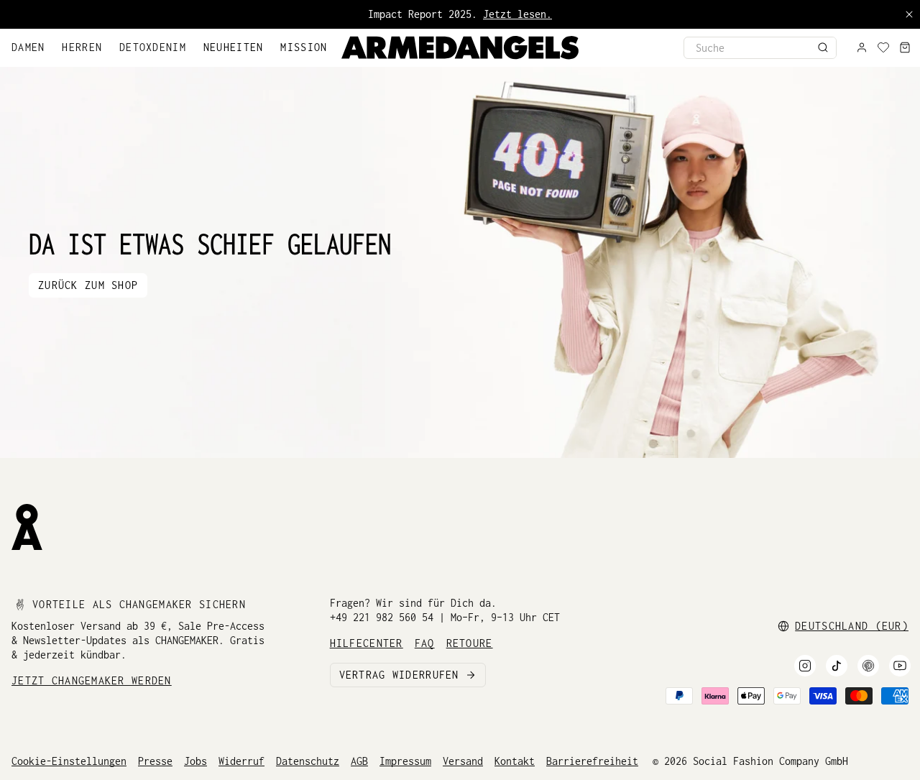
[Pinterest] (868, 665)
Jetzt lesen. (517, 14)
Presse (155, 761)
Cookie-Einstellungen (69, 761)
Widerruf (241, 761)
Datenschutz (307, 761)
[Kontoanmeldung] (862, 48)
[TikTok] (836, 665)
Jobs (195, 761)
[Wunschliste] (883, 48)
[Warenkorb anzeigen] (905, 48)
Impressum (405, 761)
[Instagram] (805, 665)
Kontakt (514, 761)
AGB (359, 761)
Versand (463, 761)
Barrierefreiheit (592, 761)
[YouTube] (899, 665)
